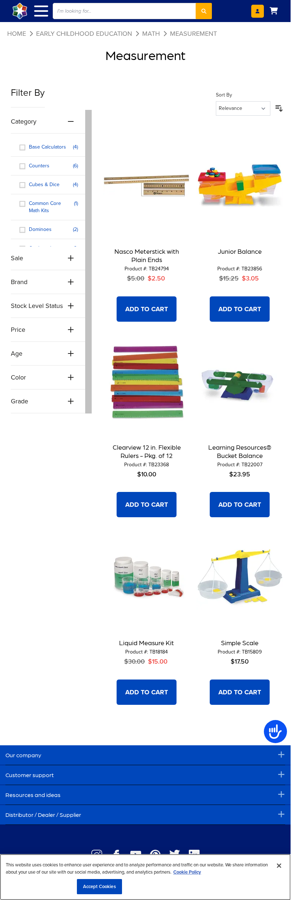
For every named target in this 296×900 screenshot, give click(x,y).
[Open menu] (45, 11)
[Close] (279, 866)
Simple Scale (239, 642)
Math (151, 34)
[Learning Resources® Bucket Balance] (239, 381)
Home (16, 34)
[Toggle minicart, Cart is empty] (273, 11)
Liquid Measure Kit (146, 642)
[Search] (204, 11)
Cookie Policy (187, 872)
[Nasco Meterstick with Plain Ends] (146, 186)
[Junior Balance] (239, 186)
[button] (51, 97)
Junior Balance (240, 251)
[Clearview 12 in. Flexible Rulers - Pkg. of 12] (146, 381)
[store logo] (20, 11)
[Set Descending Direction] (279, 108)
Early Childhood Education (84, 34)
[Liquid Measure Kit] (146, 577)
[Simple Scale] (239, 577)
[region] (145, 877)
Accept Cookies (99, 886)
